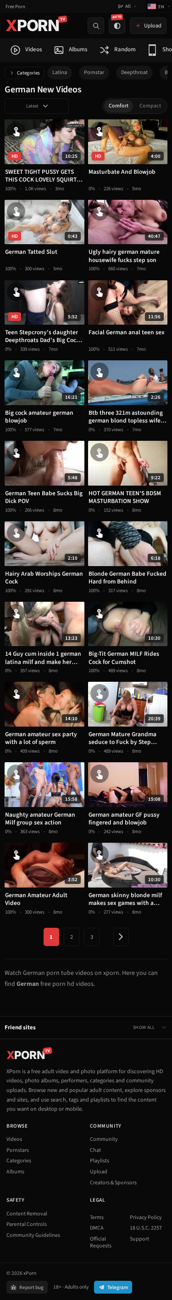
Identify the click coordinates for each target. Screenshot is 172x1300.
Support (139, 1239)
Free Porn (15, 6)
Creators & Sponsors (113, 1183)
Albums (15, 1172)
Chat (95, 1150)
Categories (28, 73)
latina (59, 72)
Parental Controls (26, 1224)
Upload (98, 1172)
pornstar (94, 72)
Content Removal (26, 1214)
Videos (14, 1139)
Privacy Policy (146, 1217)
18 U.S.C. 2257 (146, 1228)
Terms (97, 1217)
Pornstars (17, 1150)
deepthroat (134, 72)
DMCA (97, 1228)
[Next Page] (121, 937)
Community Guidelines (33, 1235)
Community (104, 1139)
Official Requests (100, 1242)
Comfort (118, 106)
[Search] (96, 25)
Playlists (99, 1161)
